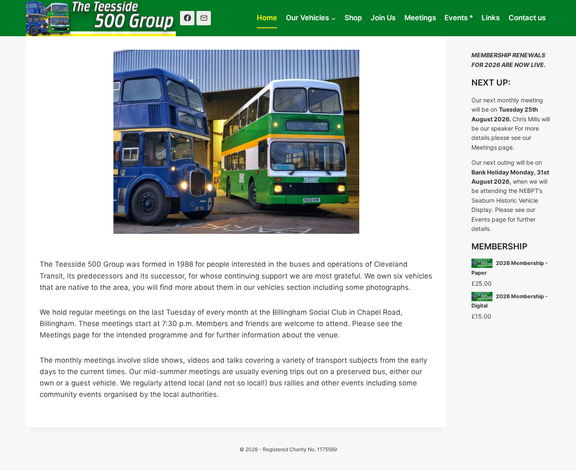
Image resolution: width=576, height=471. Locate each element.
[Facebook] (187, 18)
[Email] (203, 18)
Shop (353, 17)
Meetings (420, 17)
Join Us (383, 17)
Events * (458, 17)
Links (491, 17)
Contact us (527, 17)
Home (267, 17)
